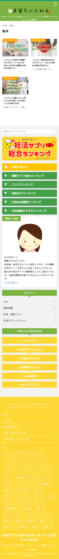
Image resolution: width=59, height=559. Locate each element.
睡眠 (19, 521)
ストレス (24, 459)
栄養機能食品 (11, 508)
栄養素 (27, 508)
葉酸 (31, 521)
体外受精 (21, 477)
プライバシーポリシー (40, 407)
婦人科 (40, 502)
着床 (7, 521)
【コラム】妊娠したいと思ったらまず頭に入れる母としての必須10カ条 (15, 101)
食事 (36, 527)
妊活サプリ (11, 502)
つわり (37, 453)
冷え (45, 477)
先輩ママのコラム (31, 358)
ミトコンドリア (25, 471)
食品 (49, 527)
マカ (8, 471)
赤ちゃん (9, 527)
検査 (40, 508)
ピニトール (41, 465)
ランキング (25, 404)
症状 (45, 514)
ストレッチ (40, 459)
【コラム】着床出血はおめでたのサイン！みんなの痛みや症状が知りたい (43, 63)
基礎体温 (9, 490)
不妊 (7, 477)
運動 (23, 527)
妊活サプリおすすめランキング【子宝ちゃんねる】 (29, 537)
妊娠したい (23, 496)
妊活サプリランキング (31, 349)
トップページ (31, 340)
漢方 (7, 514)
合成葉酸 (45, 484)
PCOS (8, 453)
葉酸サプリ (46, 521)
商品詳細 (31, 376)
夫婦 (39, 490)
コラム (9, 459)
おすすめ (22, 453)
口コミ (31, 484)
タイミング (10, 465)
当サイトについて (29, 384)
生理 (19, 514)
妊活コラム (47, 404)
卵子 (19, 484)
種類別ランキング (31, 367)
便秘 (34, 477)
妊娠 (8, 496)
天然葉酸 (24, 490)
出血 (7, 484)
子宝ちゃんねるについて (19, 407)
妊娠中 (38, 496)
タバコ (25, 465)
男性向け (32, 514)
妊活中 (26, 502)
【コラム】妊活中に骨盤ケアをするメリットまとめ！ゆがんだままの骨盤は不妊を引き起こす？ (15, 64)
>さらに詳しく (11, 282)
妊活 (50, 496)
